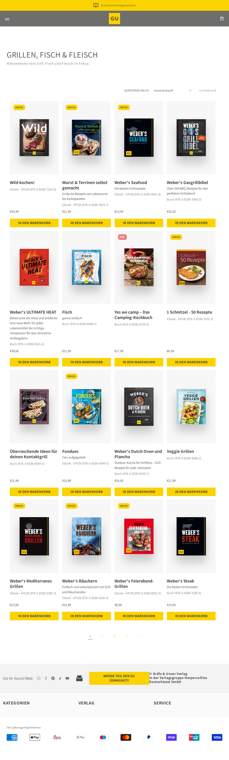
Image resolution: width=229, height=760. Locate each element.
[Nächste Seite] (139, 636)
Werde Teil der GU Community (119, 678)
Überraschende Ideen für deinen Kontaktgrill (33, 454)
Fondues (70, 451)
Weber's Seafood (130, 182)
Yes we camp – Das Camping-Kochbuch (133, 314)
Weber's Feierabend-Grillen (134, 583)
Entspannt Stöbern (118, 12)
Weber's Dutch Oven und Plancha (138, 454)
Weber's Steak (180, 581)
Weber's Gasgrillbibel (187, 182)
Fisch (67, 312)
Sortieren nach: (136, 90)
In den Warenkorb (34, 223)
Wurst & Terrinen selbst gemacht (85, 185)
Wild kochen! (22, 182)
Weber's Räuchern (79, 581)
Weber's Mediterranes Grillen (31, 583)
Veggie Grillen (180, 451)
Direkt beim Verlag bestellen (118, 5)
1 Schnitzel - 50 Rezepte (189, 312)
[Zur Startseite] (114, 18)
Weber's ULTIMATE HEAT (33, 312)
